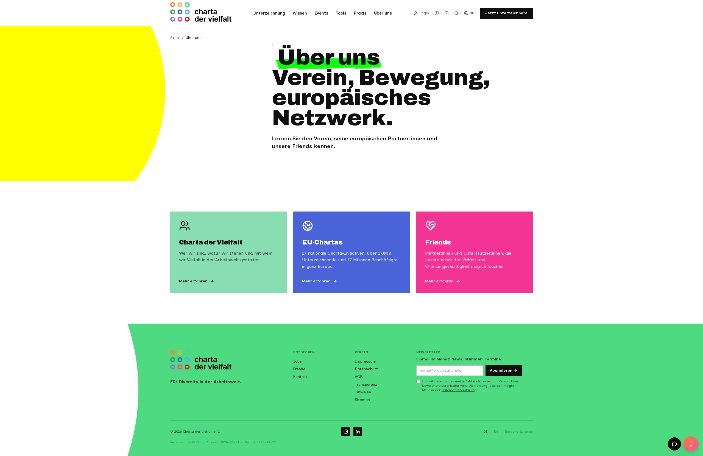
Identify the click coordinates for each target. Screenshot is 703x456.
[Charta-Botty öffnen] (674, 444)
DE (472, 13)
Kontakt (300, 376)
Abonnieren (501, 370)
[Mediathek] (436, 13)
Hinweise (363, 392)
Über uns (383, 13)
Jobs (297, 361)
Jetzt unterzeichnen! (506, 13)
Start (175, 37)
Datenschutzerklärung (459, 390)
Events (321, 13)
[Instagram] (345, 431)
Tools (341, 13)
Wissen (300, 13)
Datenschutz (366, 369)
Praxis (360, 13)
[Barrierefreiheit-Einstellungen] (691, 444)
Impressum (365, 361)
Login (424, 13)
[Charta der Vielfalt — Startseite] (201, 13)
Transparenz (366, 384)
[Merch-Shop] (446, 13)
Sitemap (362, 399)
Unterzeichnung (269, 13)
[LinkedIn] (357, 431)
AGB (359, 376)
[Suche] (456, 13)
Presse (299, 369)
